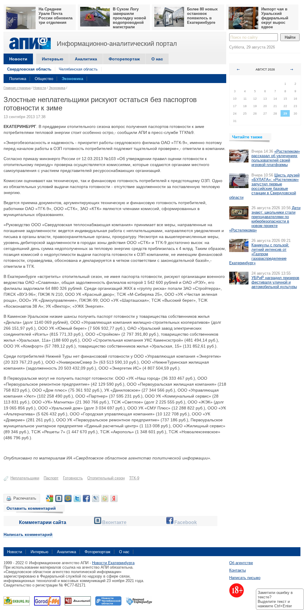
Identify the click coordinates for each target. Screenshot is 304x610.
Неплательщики (24, 478)
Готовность (73, 478)
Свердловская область (29, 69)
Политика (17, 78)
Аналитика (86, 59)
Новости (18, 59)
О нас (157, 59)
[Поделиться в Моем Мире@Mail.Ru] (68, 498)
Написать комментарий (28, 534)
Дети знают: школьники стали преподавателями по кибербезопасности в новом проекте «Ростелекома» (264, 219)
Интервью (52, 59)
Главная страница (17, 88)
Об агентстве (241, 563)
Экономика (72, 78)
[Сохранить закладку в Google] (49, 498)
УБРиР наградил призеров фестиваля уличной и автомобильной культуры (275, 282)
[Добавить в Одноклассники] (104, 498)
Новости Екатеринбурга (113, 563)
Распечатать (24, 498)
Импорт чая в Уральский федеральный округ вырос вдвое (274, 18)
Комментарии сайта (42, 522)
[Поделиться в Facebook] (86, 498)
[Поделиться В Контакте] (58, 498)
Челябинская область (78, 69)
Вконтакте (114, 522)
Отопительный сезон (106, 478)
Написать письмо (244, 577)
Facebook (185, 522)
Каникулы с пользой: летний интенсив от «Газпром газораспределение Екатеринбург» (259, 254)
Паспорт (51, 478)
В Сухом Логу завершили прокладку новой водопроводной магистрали (129, 18)
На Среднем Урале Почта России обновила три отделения (55, 16)
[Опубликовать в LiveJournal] (95, 498)
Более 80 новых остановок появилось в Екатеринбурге (202, 16)
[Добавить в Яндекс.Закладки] (114, 498)
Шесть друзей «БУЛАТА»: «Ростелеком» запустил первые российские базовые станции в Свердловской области (264, 186)
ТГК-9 (134, 478)
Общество (44, 78)
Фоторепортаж (124, 59)
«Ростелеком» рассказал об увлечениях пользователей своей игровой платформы (275, 158)
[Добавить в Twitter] (77, 498)
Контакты (237, 570)
